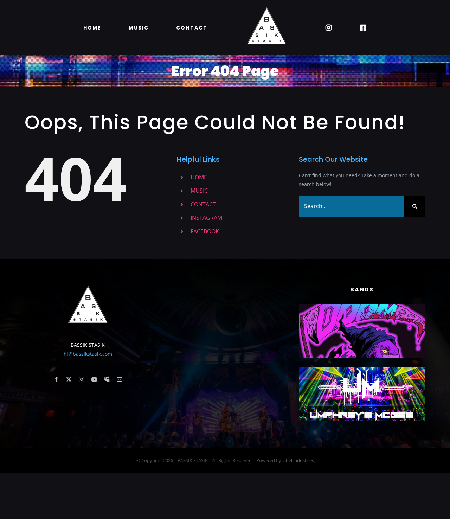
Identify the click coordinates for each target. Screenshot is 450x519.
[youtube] (94, 379)
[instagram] (81, 379)
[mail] (119, 379)
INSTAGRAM (206, 218)
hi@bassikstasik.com (88, 354)
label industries (298, 460)
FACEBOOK (205, 231)
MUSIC (199, 190)
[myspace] (107, 379)
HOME (199, 177)
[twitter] (69, 379)
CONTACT (203, 204)
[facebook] (56, 379)
